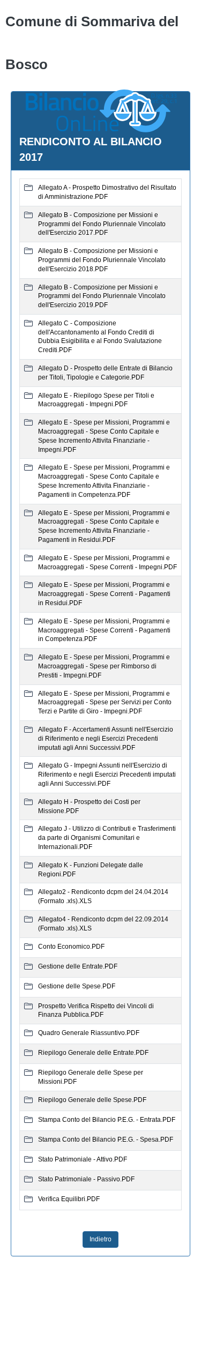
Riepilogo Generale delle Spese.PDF (92, 1100)
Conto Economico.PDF (71, 946)
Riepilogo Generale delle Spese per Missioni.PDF (90, 1077)
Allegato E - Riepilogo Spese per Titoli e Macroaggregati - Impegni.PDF (96, 400)
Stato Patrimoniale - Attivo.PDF (82, 1159)
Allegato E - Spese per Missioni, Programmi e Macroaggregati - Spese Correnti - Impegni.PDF (107, 562)
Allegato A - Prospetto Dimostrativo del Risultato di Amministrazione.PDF (107, 192)
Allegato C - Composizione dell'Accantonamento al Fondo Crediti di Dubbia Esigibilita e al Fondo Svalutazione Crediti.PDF (100, 336)
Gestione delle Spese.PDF (76, 986)
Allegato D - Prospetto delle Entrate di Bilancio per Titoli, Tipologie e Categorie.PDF (105, 372)
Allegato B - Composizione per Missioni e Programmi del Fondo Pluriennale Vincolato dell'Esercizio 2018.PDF (102, 260)
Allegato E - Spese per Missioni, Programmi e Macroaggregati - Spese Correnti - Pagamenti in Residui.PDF (104, 594)
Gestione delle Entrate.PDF (77, 966)
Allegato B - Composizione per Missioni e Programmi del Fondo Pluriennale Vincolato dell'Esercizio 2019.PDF (102, 296)
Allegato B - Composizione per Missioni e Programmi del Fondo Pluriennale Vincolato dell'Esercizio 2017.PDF (102, 224)
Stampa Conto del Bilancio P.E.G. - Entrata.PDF (106, 1119)
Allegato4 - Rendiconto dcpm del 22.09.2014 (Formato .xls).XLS (103, 923)
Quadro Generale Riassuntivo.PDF (88, 1033)
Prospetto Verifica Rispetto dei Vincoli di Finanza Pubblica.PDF (96, 1010)
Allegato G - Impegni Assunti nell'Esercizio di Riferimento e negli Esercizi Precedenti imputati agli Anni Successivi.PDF (107, 774)
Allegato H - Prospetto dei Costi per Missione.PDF (89, 806)
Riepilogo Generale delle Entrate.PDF (93, 1052)
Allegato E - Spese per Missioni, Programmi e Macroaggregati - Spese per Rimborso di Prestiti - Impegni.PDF (104, 666)
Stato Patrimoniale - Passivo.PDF (86, 1179)
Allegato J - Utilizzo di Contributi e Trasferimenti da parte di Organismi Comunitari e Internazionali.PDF (107, 838)
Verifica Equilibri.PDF (69, 1199)
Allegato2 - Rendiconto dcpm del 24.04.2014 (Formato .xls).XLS (103, 896)
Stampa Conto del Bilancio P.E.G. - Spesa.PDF (105, 1139)
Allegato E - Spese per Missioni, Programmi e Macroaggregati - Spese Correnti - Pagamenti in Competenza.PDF (104, 630)
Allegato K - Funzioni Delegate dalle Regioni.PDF (90, 869)
